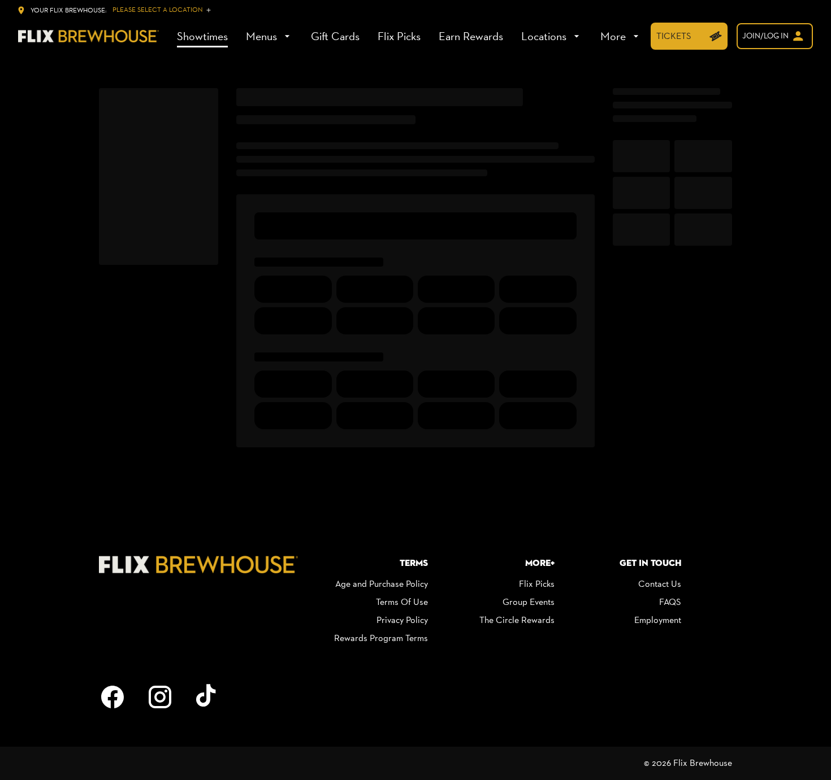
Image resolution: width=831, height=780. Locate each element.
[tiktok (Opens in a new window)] (207, 697)
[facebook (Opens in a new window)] (112, 697)
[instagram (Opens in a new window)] (160, 697)
